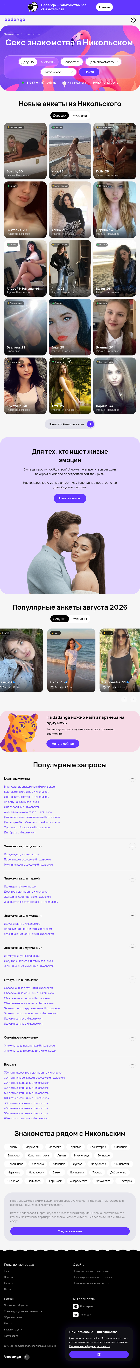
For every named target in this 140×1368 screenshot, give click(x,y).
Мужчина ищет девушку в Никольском (28, 864)
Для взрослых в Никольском (22, 807)
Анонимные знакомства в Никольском (28, 812)
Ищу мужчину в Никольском (22, 956)
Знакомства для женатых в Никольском (29, 1045)
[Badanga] (15, 20)
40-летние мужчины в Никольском (26, 1108)
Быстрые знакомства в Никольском (26, 792)
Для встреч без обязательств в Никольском (32, 822)
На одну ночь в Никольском (21, 802)
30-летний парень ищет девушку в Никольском (34, 1077)
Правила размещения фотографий (92, 1277)
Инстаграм (86, 1306)
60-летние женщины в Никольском (26, 1098)
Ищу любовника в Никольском (23, 1023)
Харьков (8, 1283)
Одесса (8, 1277)
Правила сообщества (16, 1305)
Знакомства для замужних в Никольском (30, 1050)
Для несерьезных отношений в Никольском (32, 817)
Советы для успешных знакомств (23, 1311)
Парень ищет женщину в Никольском (28, 929)
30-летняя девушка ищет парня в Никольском (33, 1072)
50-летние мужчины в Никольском (26, 1113)
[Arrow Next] (133, 699)
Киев (6, 1271)
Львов (7, 1289)
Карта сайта (11, 1335)
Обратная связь (13, 1317)
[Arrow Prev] (124, 699)
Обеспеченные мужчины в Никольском (29, 1003)
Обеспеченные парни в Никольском (27, 998)
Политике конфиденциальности (89, 1346)
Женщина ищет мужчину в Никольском (29, 966)
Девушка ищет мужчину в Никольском (28, 961)
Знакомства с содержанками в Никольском (32, 1008)
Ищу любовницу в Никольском (23, 1018)
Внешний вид (11, 1329)
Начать (104, 7)
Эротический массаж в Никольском (27, 827)
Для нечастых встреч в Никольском (26, 797)
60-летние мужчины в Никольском (26, 1118)
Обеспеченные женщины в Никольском (29, 993)
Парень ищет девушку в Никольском (27, 859)
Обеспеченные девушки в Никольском (28, 988)
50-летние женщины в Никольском (26, 1093)
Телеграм (85, 1314)
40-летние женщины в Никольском (26, 1088)
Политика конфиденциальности (91, 1283)
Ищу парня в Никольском (20, 886)
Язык (7, 1323)
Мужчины (48, 62)
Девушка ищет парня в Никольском (26, 891)
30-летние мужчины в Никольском (26, 1103)
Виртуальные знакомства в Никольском (29, 786)
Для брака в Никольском (20, 832)
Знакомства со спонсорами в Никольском (31, 1013)
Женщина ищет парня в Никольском (27, 897)
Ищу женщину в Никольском (22, 924)
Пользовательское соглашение (91, 1271)
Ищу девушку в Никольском (21, 854)
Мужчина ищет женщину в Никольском (29, 934)
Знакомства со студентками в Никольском (31, 902)
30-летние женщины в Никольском (26, 1083)
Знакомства (11, 34)
